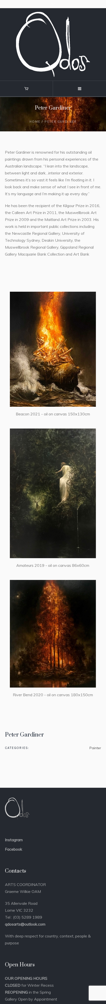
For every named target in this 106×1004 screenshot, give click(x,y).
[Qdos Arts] (53, 44)
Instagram (14, 839)
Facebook (13, 849)
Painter (95, 748)
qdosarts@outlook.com (25, 924)
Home (34, 122)
